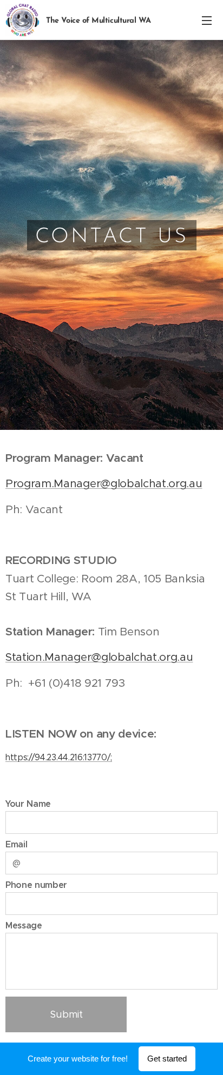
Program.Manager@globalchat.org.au (103, 483)
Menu (207, 20)
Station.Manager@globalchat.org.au (99, 657)
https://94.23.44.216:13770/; (58, 757)
